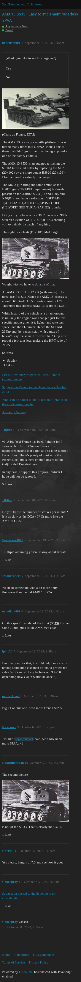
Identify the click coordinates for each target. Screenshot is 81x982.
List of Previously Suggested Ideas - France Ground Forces (31, 377)
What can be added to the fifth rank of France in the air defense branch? (34, 402)
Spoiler (11, 360)
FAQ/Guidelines (43, 954)
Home (6, 954)
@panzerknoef (24, 739)
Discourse (25, 972)
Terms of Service (13, 962)
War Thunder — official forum (22, 4)
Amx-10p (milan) (14, 412)
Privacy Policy (38, 962)
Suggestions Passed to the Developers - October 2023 (34, 389)
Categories (21, 954)
